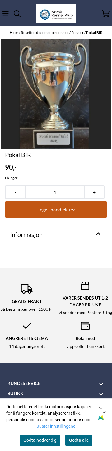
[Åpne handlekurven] (105, 14)
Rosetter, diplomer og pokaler (45, 32)
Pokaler (77, 32)
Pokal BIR (94, 32)
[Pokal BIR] (56, 94)
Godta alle (79, 440)
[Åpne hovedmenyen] (5, 14)
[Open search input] (17, 13)
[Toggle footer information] (102, 383)
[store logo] (56, 13)
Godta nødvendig (40, 440)
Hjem (14, 32)
